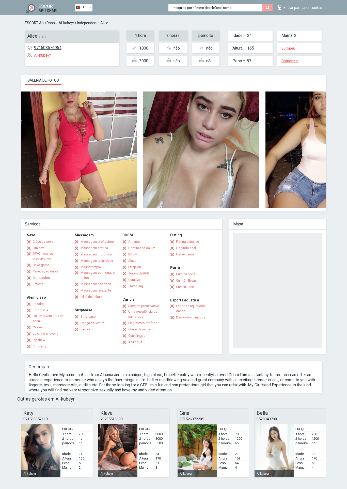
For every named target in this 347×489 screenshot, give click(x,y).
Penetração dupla (45, 271)
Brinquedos (41, 278)
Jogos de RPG (138, 273)
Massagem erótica (94, 248)
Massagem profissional (98, 241)
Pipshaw (39, 340)
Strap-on (134, 267)
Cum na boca (185, 274)
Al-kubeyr (66, 23)
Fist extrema (185, 254)
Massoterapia (91, 267)
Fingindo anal (186, 248)
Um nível (39, 248)
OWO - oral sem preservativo (44, 256)
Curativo (134, 280)
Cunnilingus (136, 336)
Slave (132, 261)
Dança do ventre (92, 323)
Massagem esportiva (96, 284)
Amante (134, 241)
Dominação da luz (141, 248)
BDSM (132, 254)
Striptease (88, 316)
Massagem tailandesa (97, 261)
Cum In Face (185, 287)
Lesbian (86, 329)
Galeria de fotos (43, 80)
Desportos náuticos (190, 317)
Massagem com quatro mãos (98, 275)
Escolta (38, 304)
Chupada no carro (141, 329)
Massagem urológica (96, 254)
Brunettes (289, 61)
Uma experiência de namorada (142, 314)
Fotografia (40, 310)
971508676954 (47, 47)
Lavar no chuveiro (45, 333)
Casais (38, 327)
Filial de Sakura (92, 297)
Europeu (288, 48)
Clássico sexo (43, 241)
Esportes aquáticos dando (190, 308)
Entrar (302, 8)
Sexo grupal (41, 265)
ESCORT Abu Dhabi (40, 23)
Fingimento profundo (144, 323)
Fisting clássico (187, 241)
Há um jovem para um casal (49, 318)
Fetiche (38, 284)
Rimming (39, 346)
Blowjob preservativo (143, 306)
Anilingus (135, 342)
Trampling (135, 286)
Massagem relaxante (96, 290)
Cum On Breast (187, 280)
